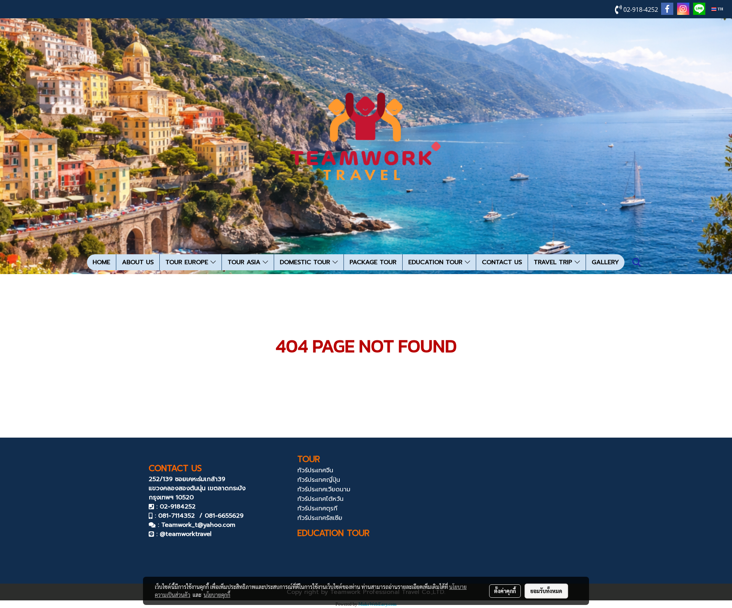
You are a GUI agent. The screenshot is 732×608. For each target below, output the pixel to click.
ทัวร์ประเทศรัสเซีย (319, 518)
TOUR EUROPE (187, 262)
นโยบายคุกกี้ (217, 594)
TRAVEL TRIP (554, 262)
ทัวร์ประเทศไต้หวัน (320, 499)
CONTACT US (502, 262)
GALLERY (605, 262)
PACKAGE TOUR (373, 262)
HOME (101, 262)
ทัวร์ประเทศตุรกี (317, 508)
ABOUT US (138, 262)
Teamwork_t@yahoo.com (198, 524)
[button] (636, 262)
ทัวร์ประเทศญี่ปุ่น (318, 479)
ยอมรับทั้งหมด (546, 590)
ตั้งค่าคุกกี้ (505, 590)
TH (719, 9)
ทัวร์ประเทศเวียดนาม (323, 489)
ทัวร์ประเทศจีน (315, 470)
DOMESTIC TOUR (306, 262)
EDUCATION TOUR (436, 262)
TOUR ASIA (245, 262)
